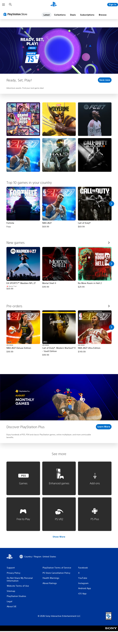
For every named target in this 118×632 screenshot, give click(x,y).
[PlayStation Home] (53, 4)
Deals (73, 14)
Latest (46, 14)
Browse (102, 14)
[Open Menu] (3, 4)
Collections (60, 14)
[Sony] (111, 630)
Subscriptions (87, 14)
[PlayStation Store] (16, 14)
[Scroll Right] (111, 203)
